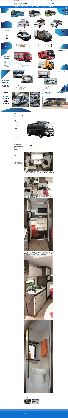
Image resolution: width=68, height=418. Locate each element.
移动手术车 (16, 125)
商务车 (15, 135)
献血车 (16, 119)
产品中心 (22, 6)
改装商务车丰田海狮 (35, 404)
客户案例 (33, 6)
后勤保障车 (15, 128)
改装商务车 (27, 404)
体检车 (16, 116)
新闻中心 (27, 6)
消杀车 (16, 121)
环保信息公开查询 (50, 6)
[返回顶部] (66, 13)
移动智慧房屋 (16, 137)
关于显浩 (38, 6)
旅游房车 (26, 196)
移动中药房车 (16, 122)
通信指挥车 (15, 130)
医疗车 (15, 115)
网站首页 (16, 6)
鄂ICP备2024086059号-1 (39, 413)
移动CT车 (16, 120)
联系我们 (43, 6)
